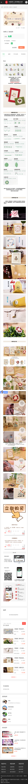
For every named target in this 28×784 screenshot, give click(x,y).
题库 (9, 54)
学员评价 (23, 54)
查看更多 (13, 756)
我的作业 (3, 769)
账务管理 (21, 767)
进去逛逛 (14, 47)
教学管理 (12, 769)
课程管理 (21, 769)
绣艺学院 (6, 7)
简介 (4, 54)
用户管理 (21, 772)
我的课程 (3, 767)
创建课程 (12, 767)
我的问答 (3, 772)
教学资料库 (12, 772)
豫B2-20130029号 (5, 782)
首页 (2, 7)
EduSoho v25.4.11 (11, 776)
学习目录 (16, 54)
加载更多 (13, 677)
